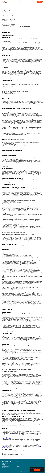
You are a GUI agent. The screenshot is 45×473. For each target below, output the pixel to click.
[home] (4, 2)
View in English (37, 470)
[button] (20, 1)
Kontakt (39, 1)
